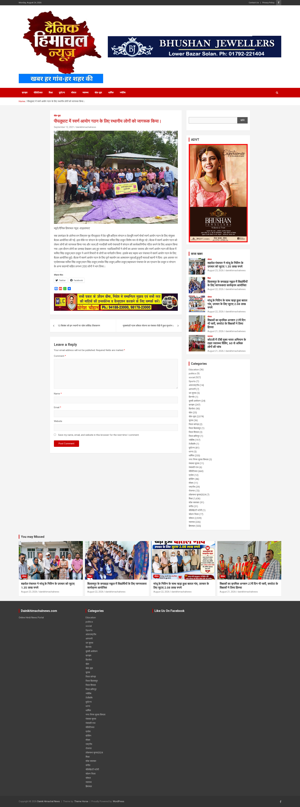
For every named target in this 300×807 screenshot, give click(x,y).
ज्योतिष (122, 92)
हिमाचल (192, 526)
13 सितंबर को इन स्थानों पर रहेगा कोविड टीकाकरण (79, 325)
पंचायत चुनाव (194, 463)
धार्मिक (111, 92)
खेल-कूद (98, 92)
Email (57, 407)
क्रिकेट (192, 408)
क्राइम (25, 92)
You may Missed (32, 537)
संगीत (191, 506)
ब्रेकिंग (191, 479)
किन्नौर (192, 397)
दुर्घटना (62, 92)
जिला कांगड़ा (194, 424)
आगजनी (192, 389)
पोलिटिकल (38, 92)
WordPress (118, 801)
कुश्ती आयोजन (195, 400)
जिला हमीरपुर (194, 436)
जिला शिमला (194, 432)
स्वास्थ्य (85, 92)
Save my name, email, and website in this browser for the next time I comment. (98, 435)
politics (192, 373)
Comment (60, 356)
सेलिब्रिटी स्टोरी (195, 510)
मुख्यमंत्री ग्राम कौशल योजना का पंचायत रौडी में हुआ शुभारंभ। (148, 325)
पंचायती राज (194, 467)
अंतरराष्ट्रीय (194, 385)
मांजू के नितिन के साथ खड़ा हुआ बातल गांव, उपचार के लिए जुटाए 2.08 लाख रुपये (227, 304)
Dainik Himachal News (48, 801)
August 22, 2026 (216, 289)
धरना (191, 451)
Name (58, 393)
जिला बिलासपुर (195, 428)
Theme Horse (81, 801)
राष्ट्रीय (192, 486)
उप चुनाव (192, 393)
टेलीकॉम (192, 443)
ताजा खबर (197, 254)
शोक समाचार (194, 502)
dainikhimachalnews (86, 127)
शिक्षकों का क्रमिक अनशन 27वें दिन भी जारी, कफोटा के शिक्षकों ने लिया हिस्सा (226, 323)
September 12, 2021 (64, 127)
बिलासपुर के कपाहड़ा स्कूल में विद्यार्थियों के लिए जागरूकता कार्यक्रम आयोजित (228, 283)
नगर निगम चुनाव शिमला (198, 459)
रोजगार (192, 490)
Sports (192, 381)
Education (194, 369)
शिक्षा (51, 92)
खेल (190, 412)
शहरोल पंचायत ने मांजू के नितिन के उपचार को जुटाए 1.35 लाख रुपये (225, 264)
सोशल (73, 92)
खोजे (242, 120)
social (192, 377)
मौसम (191, 483)
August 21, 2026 (216, 331)
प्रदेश (191, 475)
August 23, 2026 (216, 270)
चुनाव (191, 420)
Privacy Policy (268, 2)
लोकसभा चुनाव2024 (197, 494)
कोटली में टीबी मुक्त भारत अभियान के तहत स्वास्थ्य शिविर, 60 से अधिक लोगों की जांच (227, 343)
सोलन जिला (194, 514)
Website (58, 421)
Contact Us (254, 2)
